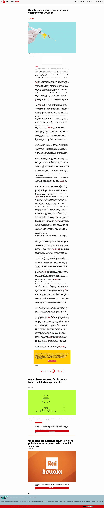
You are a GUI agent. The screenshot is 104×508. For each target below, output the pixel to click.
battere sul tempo (56, 249)
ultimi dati (49, 317)
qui (42, 347)
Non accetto (85, 506)
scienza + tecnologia (80, 4)
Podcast (20, 4)
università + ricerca (90, 4)
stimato (36, 82)
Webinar (27, 4)
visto (64, 202)
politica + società (71, 4)
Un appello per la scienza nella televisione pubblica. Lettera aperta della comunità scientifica (50, 443)
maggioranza (66, 289)
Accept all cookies (90, 506)
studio (57, 119)
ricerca (38, 196)
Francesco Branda (32, 386)
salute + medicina (51, 4)
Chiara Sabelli (31, 18)
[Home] (8, 1)
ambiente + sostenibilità (61, 4)
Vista (30, 15)
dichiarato (37, 100)
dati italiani (50, 127)
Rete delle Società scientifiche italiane (10, 4)
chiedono (50, 337)
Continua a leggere (52, 431)
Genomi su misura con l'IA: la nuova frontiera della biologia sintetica (47, 381)
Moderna (50, 182)
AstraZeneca (62, 181)
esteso (48, 218)
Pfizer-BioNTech (44, 182)
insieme (58, 337)
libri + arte (98, 4)
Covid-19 (33, 4)
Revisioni (33, 15)
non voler (42, 342)
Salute (36, 66)
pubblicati (39, 105)
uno (56, 216)
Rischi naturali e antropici (41, 4)
